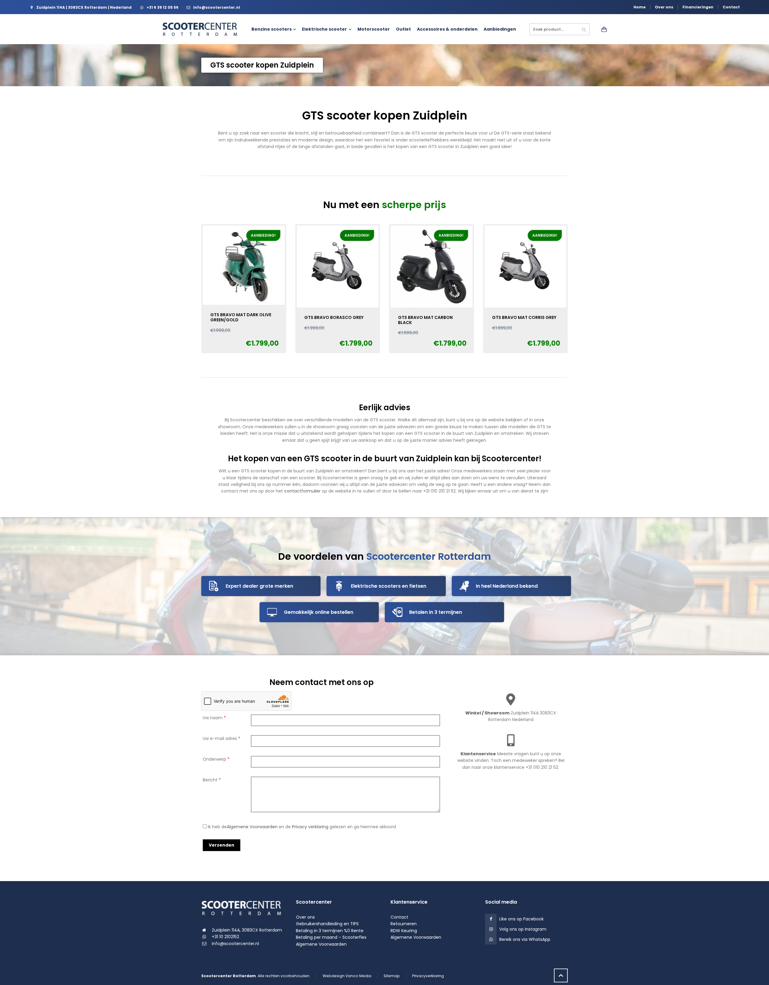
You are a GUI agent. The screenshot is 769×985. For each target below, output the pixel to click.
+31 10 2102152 (225, 937)
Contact (731, 7)
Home (640, 7)
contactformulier (302, 491)
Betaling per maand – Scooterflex (331, 937)
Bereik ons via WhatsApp (524, 939)
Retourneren (404, 924)
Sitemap (392, 975)
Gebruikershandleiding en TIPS (327, 924)
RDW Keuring (404, 931)
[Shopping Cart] (603, 29)
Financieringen (697, 7)
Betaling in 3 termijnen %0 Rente (329, 931)
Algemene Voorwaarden (252, 827)
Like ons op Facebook (521, 919)
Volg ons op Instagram (522, 929)
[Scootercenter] (202, 29)
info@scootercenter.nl (235, 944)
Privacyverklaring (428, 975)
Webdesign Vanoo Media (347, 975)
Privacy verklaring (310, 827)
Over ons (664, 7)
